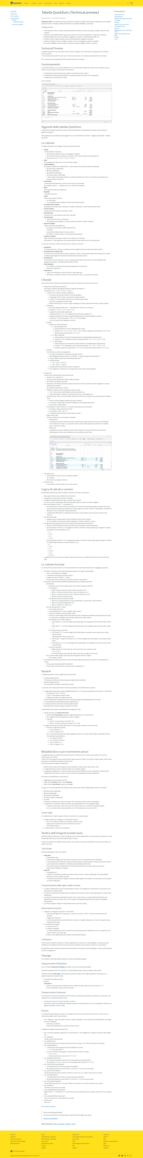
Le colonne (117, 20)
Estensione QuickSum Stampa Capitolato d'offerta (59, 1001)
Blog (55, 3)
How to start (75, 1139)
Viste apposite (62, 970)
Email (73, 1124)
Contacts (106, 1148)
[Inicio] (15, 3)
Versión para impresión (48, 1106)
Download (33, 3)
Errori (116, 39)
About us (106, 1137)
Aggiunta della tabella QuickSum (123, 18)
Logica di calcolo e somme (121, 24)
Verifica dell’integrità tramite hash (122, 34)
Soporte (69, 3)
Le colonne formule (119, 26)
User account (44, 1141)
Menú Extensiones (19, 22)
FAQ (73, 1145)
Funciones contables (17, 24)
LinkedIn (68, 1124)
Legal (105, 1143)
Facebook (61, 1124)
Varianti (116, 28)
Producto (26, 3)
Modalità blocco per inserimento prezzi (123, 31)
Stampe (116, 37)
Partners (74, 1148)
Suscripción (13, 14)
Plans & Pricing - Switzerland (48, 1137)
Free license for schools (47, 1143)
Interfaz (14, 20)
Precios (40, 3)
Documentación (48, 3)
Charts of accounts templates (17, 1141)
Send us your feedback (50, 1118)
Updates (43, 1148)
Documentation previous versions (81, 1143)
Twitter (55, 1124)
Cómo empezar (14, 16)
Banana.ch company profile (110, 1141)
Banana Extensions (15, 1143)
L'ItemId (116, 22)
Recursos (61, 3)
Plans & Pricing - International (48, 1139)
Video (73, 1141)
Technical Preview (119, 14)
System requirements (15, 1139)
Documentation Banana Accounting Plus (82, 1137)
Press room (106, 1145)
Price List (43, 1145)
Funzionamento (118, 16)
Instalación (13, 11)
